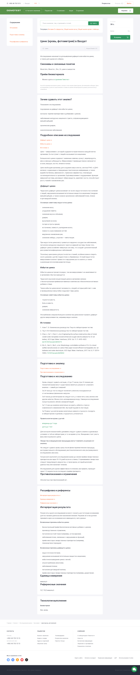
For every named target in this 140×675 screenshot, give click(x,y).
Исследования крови (26, 623)
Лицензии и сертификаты (85, 643)
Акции (71, 10)
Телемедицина (59, 635)
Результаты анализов (61, 638)
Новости (80, 638)
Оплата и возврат (90, 658)
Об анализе (13, 28)
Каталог (15, 623)
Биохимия (37, 623)
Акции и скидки (42, 638)
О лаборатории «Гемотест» (86, 635)
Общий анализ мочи (70, 29)
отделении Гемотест (61, 79)
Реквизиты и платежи (84, 646)
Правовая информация (105, 658)
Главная (9, 623)
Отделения (80, 10)
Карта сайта (78, 658)
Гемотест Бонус (60, 641)
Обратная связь (42, 643)
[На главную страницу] (14, 11)
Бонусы (117, 3)
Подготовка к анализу (17, 34)
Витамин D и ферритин (55, 29)
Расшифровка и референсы (19, 41)
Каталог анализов (42, 635)
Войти (129, 3)
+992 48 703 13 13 (14, 3)
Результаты (106, 3)
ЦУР (115, 658)
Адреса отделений (43, 641)
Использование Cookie (126, 658)
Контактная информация (85, 641)
